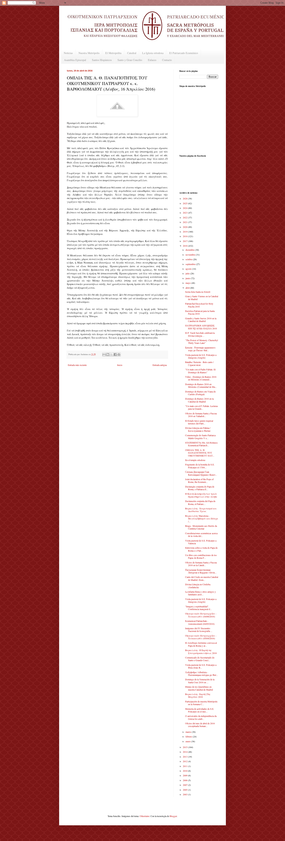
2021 (185, 222)
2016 (185, 245)
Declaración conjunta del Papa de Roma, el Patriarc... (200, 502)
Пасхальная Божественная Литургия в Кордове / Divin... (201, 571)
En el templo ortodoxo (195, 460)
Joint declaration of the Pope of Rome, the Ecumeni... (199, 480)
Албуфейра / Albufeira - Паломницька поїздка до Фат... (201, 673)
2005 (185, 789)
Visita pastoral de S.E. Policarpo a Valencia (200, 542)
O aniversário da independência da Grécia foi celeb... (201, 717)
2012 (185, 761)
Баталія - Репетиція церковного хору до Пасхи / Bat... (200, 349)
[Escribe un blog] (108, 354)
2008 (185, 780)
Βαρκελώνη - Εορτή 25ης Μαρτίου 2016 (198, 695)
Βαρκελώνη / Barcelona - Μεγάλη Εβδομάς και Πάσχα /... (201, 518)
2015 (185, 747)
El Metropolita (113, 53)
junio (188, 278)
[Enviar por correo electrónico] (104, 354)
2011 (185, 766)
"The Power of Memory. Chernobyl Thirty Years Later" (201, 341)
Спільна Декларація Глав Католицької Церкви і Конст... (201, 473)
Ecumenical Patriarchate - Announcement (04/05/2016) (200, 622)
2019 (185, 231)
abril (188, 287)
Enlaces (152, 60)
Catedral (131, 53)
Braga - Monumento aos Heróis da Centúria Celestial (201, 527)
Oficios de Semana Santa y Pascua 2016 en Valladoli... (201, 415)
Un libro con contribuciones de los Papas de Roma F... (201, 556)
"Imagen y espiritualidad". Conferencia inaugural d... (198, 608)
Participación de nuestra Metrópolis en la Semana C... (201, 703)
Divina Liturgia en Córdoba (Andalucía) (197, 586)
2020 (185, 226)
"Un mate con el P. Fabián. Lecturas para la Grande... (201, 407)
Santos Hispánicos (102, 60)
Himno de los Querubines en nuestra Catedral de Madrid (199, 688)
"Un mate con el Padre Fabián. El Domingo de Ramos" (200, 371)
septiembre (191, 264)
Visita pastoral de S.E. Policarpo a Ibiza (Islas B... (200, 666)
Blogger (173, 816)
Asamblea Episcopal (75, 60)
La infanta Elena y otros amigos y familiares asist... (200, 593)
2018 (185, 236)
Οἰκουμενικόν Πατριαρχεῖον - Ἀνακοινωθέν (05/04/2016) (200, 637)
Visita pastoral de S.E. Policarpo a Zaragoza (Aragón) (200, 356)
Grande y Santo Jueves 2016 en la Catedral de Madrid (200, 320)
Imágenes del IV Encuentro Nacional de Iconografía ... (198, 629)
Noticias (68, 53)
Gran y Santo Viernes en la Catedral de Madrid (201, 297)
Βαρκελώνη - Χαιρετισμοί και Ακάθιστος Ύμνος (201, 510)
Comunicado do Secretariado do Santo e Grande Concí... (199, 659)
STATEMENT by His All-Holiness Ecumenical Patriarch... (201, 444)
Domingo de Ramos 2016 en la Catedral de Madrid (199, 400)
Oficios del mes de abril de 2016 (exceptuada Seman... (200, 725)
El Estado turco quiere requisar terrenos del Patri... (199, 422)
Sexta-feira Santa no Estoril (197, 291)
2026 (185, 198)
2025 (185, 203)
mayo (188, 282)
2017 (185, 241)
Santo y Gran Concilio (129, 60)
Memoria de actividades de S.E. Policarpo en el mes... (199, 710)
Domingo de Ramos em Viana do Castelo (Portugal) (200, 393)
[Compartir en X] (111, 354)
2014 (185, 751)
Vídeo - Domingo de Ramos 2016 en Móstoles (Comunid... (200, 378)
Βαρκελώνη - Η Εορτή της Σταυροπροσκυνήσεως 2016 (201, 651)
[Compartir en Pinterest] (119, 354)
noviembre (191, 254)
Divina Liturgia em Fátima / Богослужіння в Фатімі (197, 429)
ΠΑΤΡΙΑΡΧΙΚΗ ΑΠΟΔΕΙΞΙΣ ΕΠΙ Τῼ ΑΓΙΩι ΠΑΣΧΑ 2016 (201, 327)
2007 (185, 784)
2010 (185, 770)
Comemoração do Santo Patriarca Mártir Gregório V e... (200, 436)
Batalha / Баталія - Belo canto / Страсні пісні (199, 363)
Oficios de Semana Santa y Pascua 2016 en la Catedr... (201, 564)
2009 (185, 775)
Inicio (119, 364)
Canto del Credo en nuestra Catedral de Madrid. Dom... (201, 578)
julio (188, 273)
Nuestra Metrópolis (89, 53)
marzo (189, 731)
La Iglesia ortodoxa (152, 53)
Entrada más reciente (77, 364)
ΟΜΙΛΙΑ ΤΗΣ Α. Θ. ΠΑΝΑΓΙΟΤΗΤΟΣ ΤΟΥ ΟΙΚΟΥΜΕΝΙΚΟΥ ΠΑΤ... (199, 452)
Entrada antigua (160, 364)
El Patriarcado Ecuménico (183, 53)
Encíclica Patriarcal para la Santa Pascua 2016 (200, 312)
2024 (185, 207)
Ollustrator (144, 816)
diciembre (190, 249)
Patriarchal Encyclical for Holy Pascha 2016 (199, 305)
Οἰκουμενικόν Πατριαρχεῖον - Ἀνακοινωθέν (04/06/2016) (200, 615)
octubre (189, 259)
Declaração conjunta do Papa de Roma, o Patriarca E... (199, 488)
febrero (189, 736)
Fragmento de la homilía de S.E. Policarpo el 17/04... (199, 466)
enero (188, 741)
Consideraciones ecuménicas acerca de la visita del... (201, 534)
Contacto (167, 60)
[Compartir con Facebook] (115, 354)
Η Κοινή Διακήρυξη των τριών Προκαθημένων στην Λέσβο (201, 495)
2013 (185, 756)
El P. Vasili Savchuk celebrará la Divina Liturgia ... (200, 334)
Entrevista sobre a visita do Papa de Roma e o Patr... (201, 549)
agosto (189, 268)
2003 (185, 794)
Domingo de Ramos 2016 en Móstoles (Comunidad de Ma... (201, 385)
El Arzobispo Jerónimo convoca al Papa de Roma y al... (201, 644)
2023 (185, 212)
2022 (185, 217)
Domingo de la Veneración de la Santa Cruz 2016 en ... (199, 681)
